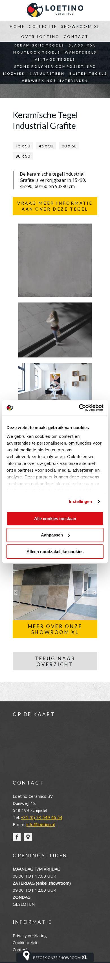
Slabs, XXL (82, 45)
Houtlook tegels (36, 52)
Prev (15, 592)
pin (28, 837)
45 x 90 (46, 146)
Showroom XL (80, 26)
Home (17, 26)
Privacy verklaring (30, 935)
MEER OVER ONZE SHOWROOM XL (55, 629)
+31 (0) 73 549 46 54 (41, 817)
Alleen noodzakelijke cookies (55, 551)
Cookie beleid (26, 942)
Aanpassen (52, 535)
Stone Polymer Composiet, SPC (55, 66)
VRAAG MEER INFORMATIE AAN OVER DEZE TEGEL (55, 205)
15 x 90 (23, 146)
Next (94, 592)
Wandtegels (81, 52)
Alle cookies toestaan (55, 518)
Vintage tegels (55, 59)
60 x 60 (69, 146)
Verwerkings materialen (55, 80)
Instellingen (80, 501)
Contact (76, 36)
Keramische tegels (39, 45)
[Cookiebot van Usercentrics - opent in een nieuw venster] (79, 407)
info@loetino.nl (41, 824)
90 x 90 (23, 156)
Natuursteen (47, 73)
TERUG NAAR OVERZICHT (55, 661)
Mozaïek (14, 73)
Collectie (43, 26)
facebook (17, 837)
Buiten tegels (88, 73)
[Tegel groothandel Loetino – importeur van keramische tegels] (55, 11)
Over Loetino (40, 36)
